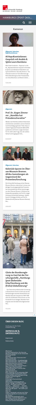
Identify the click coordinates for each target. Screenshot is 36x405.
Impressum (9, 338)
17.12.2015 (8, 309)
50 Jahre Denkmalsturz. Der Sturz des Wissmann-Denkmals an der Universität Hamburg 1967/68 (17, 354)
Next (31, 247)
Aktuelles (8, 356)
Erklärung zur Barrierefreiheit (14, 379)
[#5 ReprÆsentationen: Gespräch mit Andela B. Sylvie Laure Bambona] (18, 40)
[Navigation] (30, 22)
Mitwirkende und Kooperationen (15, 382)
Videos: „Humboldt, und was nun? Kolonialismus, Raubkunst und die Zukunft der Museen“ (17, 394)
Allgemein (9, 51)
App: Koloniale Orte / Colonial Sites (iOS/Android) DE (15, 369)
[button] (24, 22)
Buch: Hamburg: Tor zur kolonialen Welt (17, 372)
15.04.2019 (8, 83)
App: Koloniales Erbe (11, 371)
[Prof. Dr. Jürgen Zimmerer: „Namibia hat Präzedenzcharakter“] (18, 98)
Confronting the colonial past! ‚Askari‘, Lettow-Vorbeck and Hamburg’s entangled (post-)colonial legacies (17, 375)
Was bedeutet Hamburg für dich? (15, 396)
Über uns (8, 391)
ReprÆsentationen (11, 53)
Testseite (24, 386)
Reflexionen (16, 386)
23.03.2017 (8, 206)
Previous (5, 247)
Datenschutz (10, 341)
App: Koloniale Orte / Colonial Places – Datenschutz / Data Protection (16, 363)
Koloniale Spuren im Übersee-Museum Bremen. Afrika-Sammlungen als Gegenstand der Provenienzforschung (18, 174)
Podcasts (8, 386)
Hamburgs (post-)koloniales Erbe (19, 17)
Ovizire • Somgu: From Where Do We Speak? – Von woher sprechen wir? (16, 384)
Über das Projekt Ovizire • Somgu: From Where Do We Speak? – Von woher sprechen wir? (17, 389)
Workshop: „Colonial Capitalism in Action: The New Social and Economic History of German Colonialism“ (16, 399)
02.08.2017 (8, 139)
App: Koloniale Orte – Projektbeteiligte (16, 360)
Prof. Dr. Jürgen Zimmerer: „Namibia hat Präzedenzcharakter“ (17, 115)
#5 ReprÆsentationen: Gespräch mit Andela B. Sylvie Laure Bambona (17, 59)
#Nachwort (9, 351)
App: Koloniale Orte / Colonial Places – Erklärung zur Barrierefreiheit (16, 366)
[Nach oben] (34, 315)
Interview (16, 51)
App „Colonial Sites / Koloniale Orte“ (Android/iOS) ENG (16, 358)
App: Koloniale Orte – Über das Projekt (16, 361)
